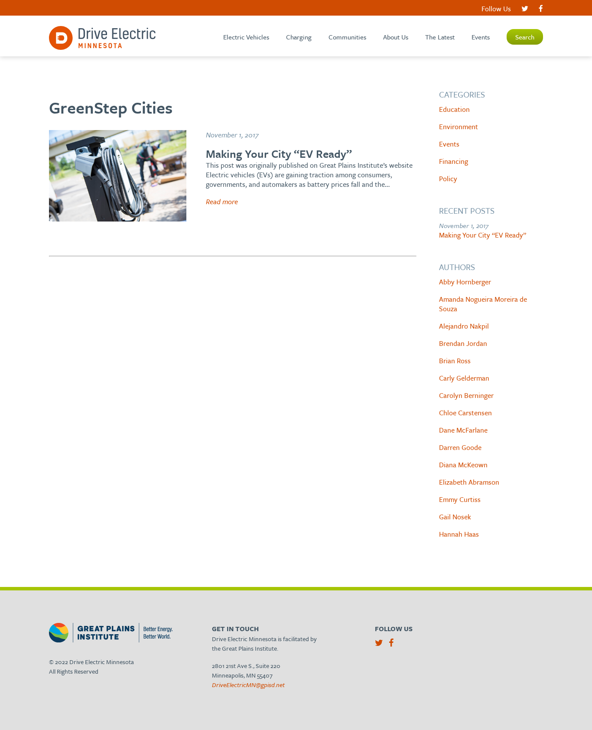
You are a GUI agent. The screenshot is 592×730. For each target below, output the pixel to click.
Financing (453, 161)
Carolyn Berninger (466, 395)
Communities (347, 37)
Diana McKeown (463, 465)
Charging (299, 37)
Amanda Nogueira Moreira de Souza (483, 304)
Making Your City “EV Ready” (482, 235)
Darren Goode (460, 447)
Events (481, 37)
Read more (222, 201)
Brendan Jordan (463, 343)
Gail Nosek (455, 517)
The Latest (440, 37)
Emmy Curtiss (460, 499)
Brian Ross (455, 360)
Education (454, 109)
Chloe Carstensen (465, 412)
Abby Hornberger (465, 282)
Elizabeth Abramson (469, 482)
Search (524, 37)
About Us (395, 37)
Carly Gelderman (464, 378)
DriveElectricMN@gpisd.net (248, 684)
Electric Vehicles (246, 37)
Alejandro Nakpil (464, 326)
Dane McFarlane (463, 430)
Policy (448, 178)
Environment (458, 126)
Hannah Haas (459, 534)
